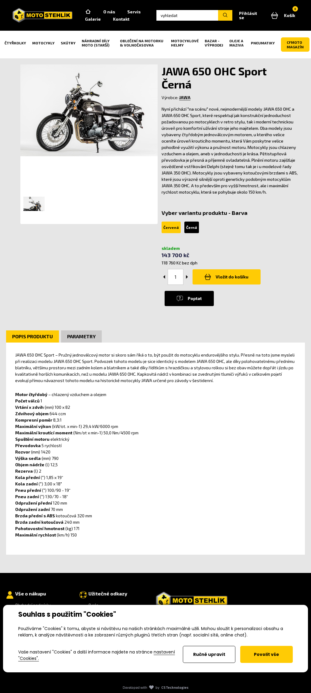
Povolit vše (266, 654)
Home (88, 12)
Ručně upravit (209, 654)
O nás (109, 11)
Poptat (195, 298)
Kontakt (121, 19)
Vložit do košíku (232, 276)
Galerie (93, 19)
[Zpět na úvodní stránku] (42, 15)
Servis (134, 11)
